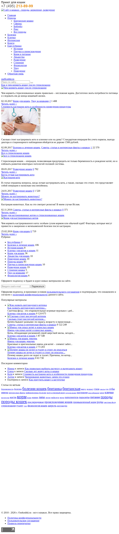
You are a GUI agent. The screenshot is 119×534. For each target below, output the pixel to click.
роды (100, 402)
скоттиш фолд (110, 402)
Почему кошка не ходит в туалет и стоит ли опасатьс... (36, 352)
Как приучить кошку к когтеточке (47, 379)
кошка (29, 397)
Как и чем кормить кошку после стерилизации (25, 85)
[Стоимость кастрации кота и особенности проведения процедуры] (21, 134)
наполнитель (71, 397)
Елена (10, 371)
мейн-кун (55, 397)
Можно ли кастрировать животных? (20, 196)
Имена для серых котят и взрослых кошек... (30, 330)
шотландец (62, 406)
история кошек (70, 393)
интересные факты (17, 393)
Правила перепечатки (19, 523)
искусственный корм (56, 393)
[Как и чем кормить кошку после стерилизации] (23, 87)
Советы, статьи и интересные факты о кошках (65, 147)
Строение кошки (16, 270)
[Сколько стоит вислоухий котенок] (26, 316)
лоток (48, 397)
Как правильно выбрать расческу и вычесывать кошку (53, 368)
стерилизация (8, 405)
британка (54, 388)
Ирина (10, 368)
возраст (90, 389)
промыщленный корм (84, 402)
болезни (18, 389)
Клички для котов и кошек (21, 250)
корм (21, 396)
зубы (112, 389)
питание (95, 397)
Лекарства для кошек (18, 256)
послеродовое (36, 402)
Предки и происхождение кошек (24, 264)
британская (71, 388)
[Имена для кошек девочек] (22, 338)
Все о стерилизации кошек (15, 153)
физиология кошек (37, 405)
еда (107, 389)
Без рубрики (13, 242)
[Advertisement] (59, 461)
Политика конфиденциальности (24, 518)
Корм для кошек (21, 101)
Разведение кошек (22, 169)
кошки (35, 397)
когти (13, 397)
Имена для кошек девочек (21, 341)
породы (106, 397)
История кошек (15, 247)
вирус (83, 389)
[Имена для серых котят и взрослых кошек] (30, 327)
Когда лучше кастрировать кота (17, 174)
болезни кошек (34, 388)
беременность (7, 389)
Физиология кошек (17, 275)
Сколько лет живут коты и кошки (41, 371)
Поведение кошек (16, 259)
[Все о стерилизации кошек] (16, 156)
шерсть (52, 405)
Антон (10, 377)
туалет (19, 405)
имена (4, 392)
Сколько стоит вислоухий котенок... (26, 319)
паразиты (84, 397)
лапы (42, 397)
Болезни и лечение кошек (26, 147)
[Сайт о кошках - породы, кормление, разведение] (28, 10)
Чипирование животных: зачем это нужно (47, 377)
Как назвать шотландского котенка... (26, 308)
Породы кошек (15, 261)
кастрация (82, 392)
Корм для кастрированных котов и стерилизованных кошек (32, 215)
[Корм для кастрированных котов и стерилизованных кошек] (19, 218)
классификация (93, 393)
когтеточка (5, 397)
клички (109, 392)
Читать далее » (9, 104)
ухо (25, 406)
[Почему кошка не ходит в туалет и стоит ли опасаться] (37, 349)
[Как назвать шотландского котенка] (27, 305)
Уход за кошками (40, 101)
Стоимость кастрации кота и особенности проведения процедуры (36, 106)
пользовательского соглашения (63, 292)
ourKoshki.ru (7, 79)
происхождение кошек (58, 402)
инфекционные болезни (36, 393)
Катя (9, 374)
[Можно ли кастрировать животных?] (21, 199)
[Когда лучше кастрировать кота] (10, 177)
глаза (96, 389)
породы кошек (14, 401)
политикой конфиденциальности (30, 294)
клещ (102, 393)
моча (62, 397)
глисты (102, 389)
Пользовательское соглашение (23, 520)
